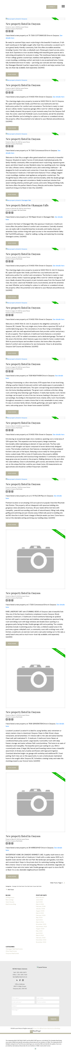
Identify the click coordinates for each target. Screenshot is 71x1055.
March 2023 (40, 935)
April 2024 (39, 920)
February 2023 (40, 938)
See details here (58, 97)
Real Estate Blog (11, 904)
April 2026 (39, 902)
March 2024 (40, 922)
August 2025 (40, 911)
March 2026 (40, 904)
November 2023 (41, 924)
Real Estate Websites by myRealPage (50, 1028)
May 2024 (39, 917)
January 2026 (40, 909)
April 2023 (39, 933)
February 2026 (40, 906)
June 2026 (39, 900)
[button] (51, 7)
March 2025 (40, 913)
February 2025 (40, 915)
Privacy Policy (36, 1028)
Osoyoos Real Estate (16, 29)
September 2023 (41, 926)
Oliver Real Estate (28, 886)
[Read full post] (35, 20)
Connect (51, 7)
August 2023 (40, 929)
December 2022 (41, 940)
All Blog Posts (10, 897)
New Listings (10, 900)
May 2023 (39, 931)
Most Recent (40, 897)
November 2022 (41, 942)
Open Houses (10, 902)
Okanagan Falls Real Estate (18, 210)
